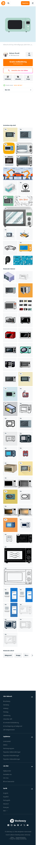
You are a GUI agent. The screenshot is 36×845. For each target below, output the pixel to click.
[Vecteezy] (3, 3)
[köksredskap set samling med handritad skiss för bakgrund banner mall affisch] (12, 242)
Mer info (7, 88)
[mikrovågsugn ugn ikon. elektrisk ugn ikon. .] (10, 401)
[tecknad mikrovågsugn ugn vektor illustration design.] (10, 756)
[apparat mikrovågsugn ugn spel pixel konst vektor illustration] (10, 460)
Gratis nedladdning (18, 63)
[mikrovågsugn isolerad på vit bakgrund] (11, 161)
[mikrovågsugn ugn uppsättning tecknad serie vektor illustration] (10, 416)
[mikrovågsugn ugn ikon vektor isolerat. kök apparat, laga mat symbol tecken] (10, 653)
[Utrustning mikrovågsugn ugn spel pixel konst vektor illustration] (10, 475)
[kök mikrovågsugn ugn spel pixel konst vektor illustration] (10, 490)
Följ (29, 55)
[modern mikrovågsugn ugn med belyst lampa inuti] (17, 785)
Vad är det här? (18, 85)
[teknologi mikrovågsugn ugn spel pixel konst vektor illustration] (10, 446)
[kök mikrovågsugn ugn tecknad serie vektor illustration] (10, 534)
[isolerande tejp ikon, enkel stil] (23, 314)
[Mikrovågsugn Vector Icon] (24, 147)
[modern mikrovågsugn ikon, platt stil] (10, 371)
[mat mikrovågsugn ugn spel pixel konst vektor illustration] (25, 505)
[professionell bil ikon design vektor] (10, 302)
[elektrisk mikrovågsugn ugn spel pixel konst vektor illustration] (10, 431)
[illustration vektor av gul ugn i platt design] (10, 728)
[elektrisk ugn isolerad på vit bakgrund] (17, 258)
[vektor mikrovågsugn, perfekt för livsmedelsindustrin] (23, 227)
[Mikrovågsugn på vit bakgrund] (11, 186)
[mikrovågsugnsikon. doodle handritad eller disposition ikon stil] (10, 609)
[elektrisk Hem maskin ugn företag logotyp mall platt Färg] (9, 275)
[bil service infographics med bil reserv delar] (12, 329)
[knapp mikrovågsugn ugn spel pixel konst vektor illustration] (10, 505)
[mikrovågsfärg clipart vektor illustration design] (10, 713)
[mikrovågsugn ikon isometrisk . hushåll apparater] (9, 345)
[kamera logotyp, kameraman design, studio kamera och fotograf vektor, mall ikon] (10, 229)
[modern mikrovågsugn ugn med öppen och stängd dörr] (17, 742)
